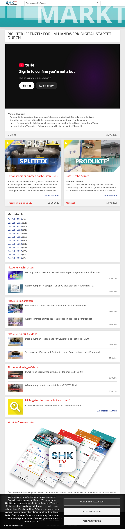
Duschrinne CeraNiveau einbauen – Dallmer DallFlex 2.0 (54, 371)
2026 (19, 219)
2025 (19, 223)
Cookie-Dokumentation (13, 525)
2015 (19, 258)
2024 (19, 226)
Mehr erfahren (52, 195)
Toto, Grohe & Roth (77, 176)
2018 (19, 247)
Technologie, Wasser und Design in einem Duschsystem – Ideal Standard (62, 352)
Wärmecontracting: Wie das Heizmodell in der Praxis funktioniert (58, 318)
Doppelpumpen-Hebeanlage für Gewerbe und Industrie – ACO (57, 338)
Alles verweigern (91, 511)
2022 (19, 233)
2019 (19, 244)
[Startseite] (11, 3)
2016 (19, 254)
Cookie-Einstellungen (92, 502)
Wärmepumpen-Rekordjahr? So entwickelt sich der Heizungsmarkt (59, 285)
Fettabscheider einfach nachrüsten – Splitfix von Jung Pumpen (33, 176)
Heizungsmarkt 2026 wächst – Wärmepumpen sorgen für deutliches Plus (62, 272)
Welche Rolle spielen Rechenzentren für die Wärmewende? (55, 305)
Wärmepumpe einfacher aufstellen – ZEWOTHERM (51, 385)
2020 (19, 240)
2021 (19, 237)
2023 (19, 230)
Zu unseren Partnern (107, 410)
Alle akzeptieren (92, 521)
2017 (19, 251)
